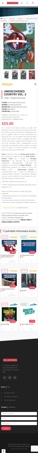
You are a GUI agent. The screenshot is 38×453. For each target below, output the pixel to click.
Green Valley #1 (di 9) (27, 324)
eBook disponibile (12, 261)
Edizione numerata (18, 215)
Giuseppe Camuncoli (14, 105)
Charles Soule (20, 102)
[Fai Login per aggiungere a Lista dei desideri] (34, 84)
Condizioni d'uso (9, 393)
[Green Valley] (9, 318)
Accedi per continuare (23, 207)
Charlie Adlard (14, 111)
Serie (26, 215)
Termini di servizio (9, 400)
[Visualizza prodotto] (31, 261)
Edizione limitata (7, 215)
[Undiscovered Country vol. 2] (9, 284)
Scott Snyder (11, 102)
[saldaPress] (12, 3)
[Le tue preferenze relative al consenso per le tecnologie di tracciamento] (3, 451)
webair (25, 448)
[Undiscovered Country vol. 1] (29, 251)
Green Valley (5, 324)
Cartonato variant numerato (23, 213)
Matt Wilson (11, 109)
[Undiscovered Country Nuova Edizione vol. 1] (9, 251)
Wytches (23, 290)
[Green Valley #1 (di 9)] (29, 318)
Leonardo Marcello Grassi (18, 107)
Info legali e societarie (11, 396)
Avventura (11, 217)
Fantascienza (19, 217)
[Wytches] (29, 284)
